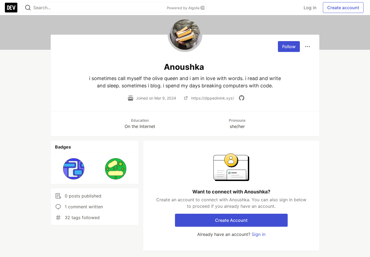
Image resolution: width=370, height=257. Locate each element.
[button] (74, 169)
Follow (289, 46)
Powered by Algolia (183, 8)
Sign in (258, 234)
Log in (310, 7)
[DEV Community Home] (11, 7)
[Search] (27, 8)
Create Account (231, 220)
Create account (343, 7)
